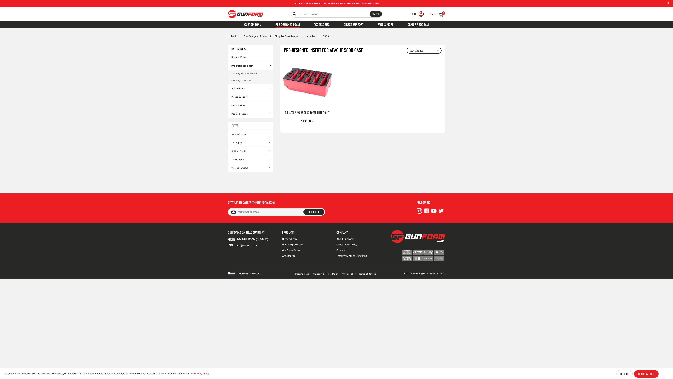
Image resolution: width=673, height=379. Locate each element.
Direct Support (239, 97)
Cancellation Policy (346, 244)
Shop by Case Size (241, 80)
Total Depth (237, 159)
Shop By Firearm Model (244, 73)
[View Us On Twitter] (441, 212)
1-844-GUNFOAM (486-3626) (252, 239)
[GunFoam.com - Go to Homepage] (245, 14)
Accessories (238, 88)
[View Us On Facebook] (426, 212)
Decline (624, 374)
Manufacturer (238, 134)
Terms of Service (367, 274)
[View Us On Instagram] (419, 212)
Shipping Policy (302, 274)
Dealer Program (240, 114)
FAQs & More (238, 105)
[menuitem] (336, 14)
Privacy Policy (349, 274)
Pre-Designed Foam (242, 66)
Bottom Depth (238, 151)
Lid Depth (236, 142)
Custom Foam (238, 57)
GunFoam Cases (291, 250)
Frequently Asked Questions (351, 256)
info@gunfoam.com (247, 245)
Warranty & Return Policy (325, 274)
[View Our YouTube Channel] (434, 212)
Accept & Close (646, 374)
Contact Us (342, 250)
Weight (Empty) (239, 168)
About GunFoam (345, 239)
